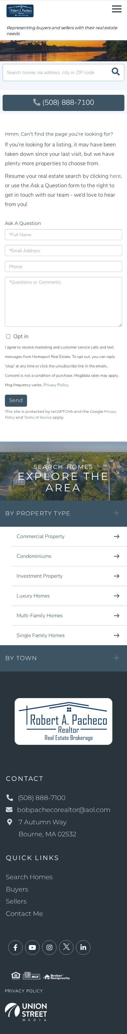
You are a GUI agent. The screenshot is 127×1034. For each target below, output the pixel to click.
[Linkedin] (83, 948)
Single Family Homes (41, 635)
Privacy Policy (56, 385)
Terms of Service (38, 417)
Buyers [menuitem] (17, 889)
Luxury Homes (33, 595)
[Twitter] (66, 948)
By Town (21, 658)
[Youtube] (32, 948)
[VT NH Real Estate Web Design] (26, 1011)
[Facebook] (15, 948)
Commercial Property (40, 536)
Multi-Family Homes (40, 615)
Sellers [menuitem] (16, 901)
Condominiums (34, 556)
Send (16, 400)
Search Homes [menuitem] (29, 877)
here (115, 176)
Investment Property (40, 576)
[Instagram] (49, 948)
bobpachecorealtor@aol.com (63, 810)
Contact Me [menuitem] (24, 913)
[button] (116, 72)
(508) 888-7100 (68, 102)
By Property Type (37, 513)
